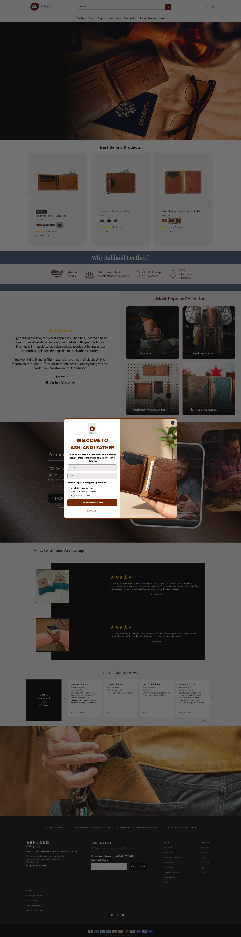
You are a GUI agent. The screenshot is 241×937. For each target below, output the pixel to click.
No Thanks (92, 511)
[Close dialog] (172, 423)
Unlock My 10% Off (92, 502)
